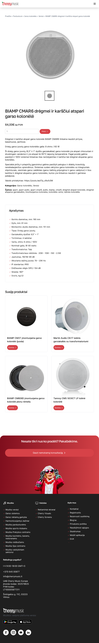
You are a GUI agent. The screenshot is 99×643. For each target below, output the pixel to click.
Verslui (41, 16)
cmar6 (58, 190)
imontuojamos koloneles (36, 192)
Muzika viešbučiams (15, 542)
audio (45, 190)
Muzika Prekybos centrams (18, 532)
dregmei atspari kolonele (74, 190)
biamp (52, 190)
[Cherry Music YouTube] (21, 632)
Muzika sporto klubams (16, 528)
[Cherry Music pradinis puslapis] (10, 4)
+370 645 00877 (11, 571)
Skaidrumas (75, 531)
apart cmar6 (36, 190)
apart (15, 190)
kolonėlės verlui (56, 192)
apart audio (24, 190)
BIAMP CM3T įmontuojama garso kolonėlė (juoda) (24, 340)
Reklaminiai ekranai (46, 509)
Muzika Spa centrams (15, 546)
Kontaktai (74, 509)
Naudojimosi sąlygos (79, 527)
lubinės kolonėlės (72, 192)
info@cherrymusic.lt (12, 576)
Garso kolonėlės (30, 16)
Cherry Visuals (44, 513)
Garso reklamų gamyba (16, 517)
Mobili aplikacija (77, 535)
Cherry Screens (45, 517)
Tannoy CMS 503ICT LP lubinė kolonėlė (69, 400)
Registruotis (75, 512)
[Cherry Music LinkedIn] (28, 632)
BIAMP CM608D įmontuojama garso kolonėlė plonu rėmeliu (26, 400)
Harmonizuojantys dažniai (17, 521)
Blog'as (73, 520)
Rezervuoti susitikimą (79, 516)
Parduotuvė (17, 16)
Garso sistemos (13, 513)
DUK (72, 539)
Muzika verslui (12, 509)
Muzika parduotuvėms (16, 524)
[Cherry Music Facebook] (6, 632)
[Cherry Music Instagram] (13, 632)
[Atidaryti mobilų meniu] (94, 3)
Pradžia (8, 16)
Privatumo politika (78, 524)
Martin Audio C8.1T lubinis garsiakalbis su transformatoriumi (70, 340)
